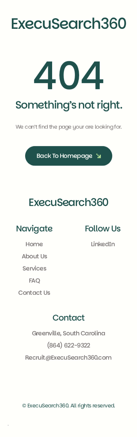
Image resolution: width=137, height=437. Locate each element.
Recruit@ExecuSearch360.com (68, 357)
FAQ (34, 281)
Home (34, 244)
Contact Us (34, 293)
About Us (34, 256)
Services (34, 268)
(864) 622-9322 (68, 345)
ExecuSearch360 (68, 202)
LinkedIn (103, 244)
